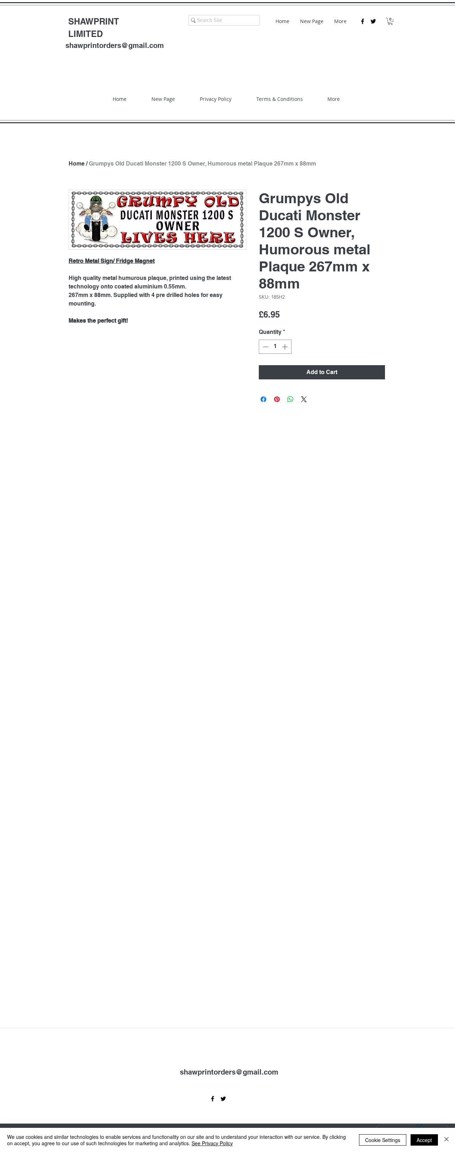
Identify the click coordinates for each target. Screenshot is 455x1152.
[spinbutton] (275, 346)
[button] (390, 21)
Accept (424, 1139)
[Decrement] (265, 346)
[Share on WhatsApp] (290, 399)
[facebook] (362, 21)
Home (77, 163)
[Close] (446, 1140)
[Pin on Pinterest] (277, 399)
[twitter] (373, 21)
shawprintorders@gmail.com (114, 45)
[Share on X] (304, 399)
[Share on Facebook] (263, 399)
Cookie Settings (382, 1139)
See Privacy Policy (212, 1143)
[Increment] (285, 346)
